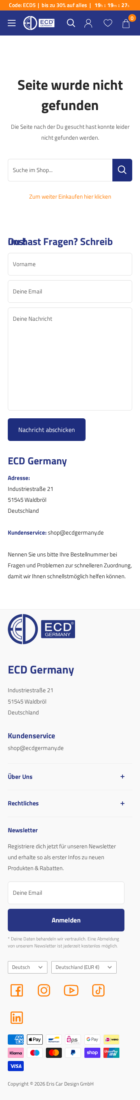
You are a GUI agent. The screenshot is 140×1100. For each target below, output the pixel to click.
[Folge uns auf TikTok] (98, 990)
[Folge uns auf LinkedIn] (17, 1018)
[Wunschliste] (108, 23)
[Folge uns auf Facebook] (17, 990)
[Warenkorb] (126, 23)
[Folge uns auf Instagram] (44, 990)
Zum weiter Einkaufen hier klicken (70, 196)
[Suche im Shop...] (122, 170)
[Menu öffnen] (12, 23)
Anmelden (66, 920)
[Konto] (88, 23)
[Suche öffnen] (71, 23)
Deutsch (21, 967)
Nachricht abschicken (46, 429)
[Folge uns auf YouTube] (71, 990)
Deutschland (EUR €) (77, 967)
